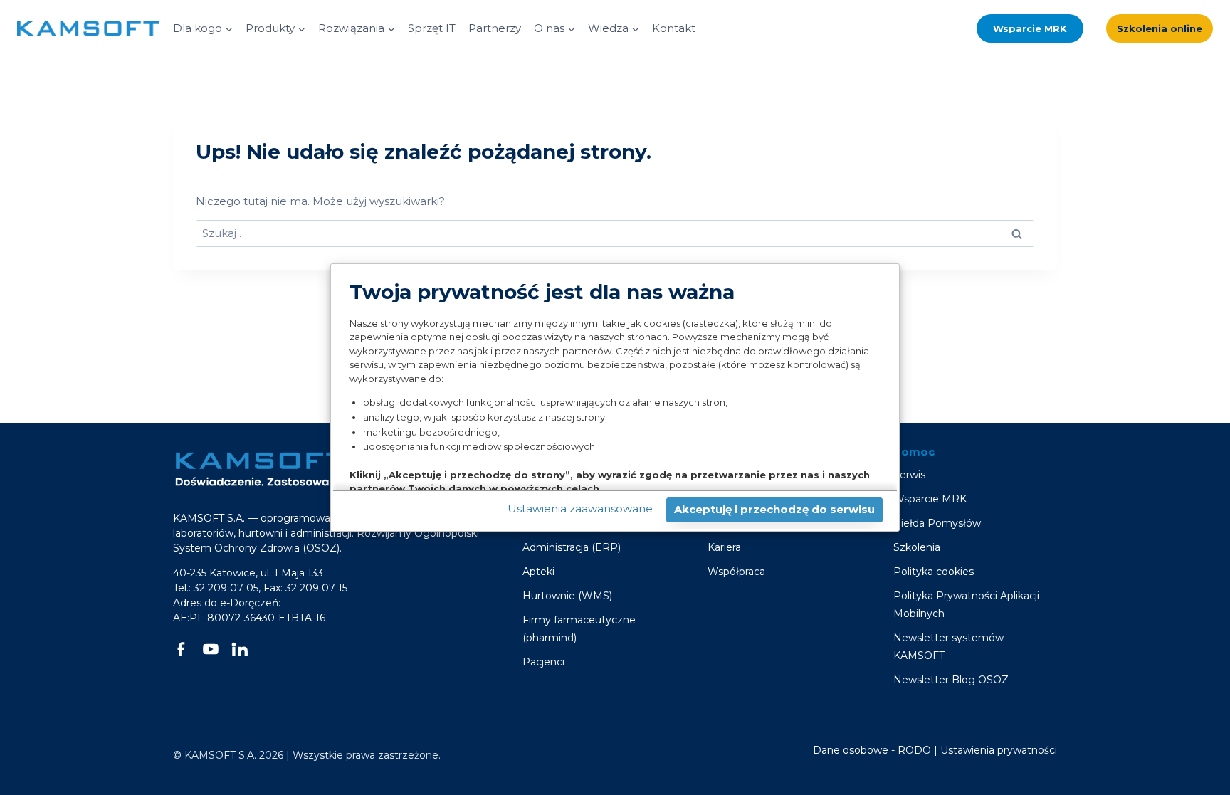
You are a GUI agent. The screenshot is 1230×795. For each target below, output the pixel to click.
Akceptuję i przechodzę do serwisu (774, 509)
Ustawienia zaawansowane (580, 508)
